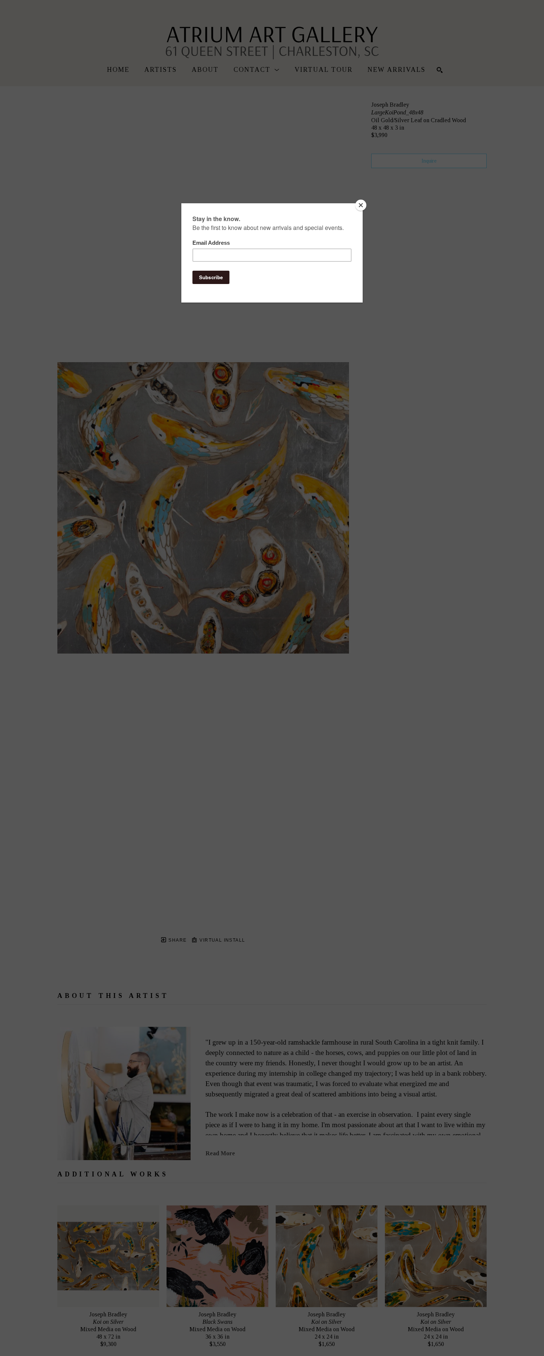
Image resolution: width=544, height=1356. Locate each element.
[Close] (360, 205)
